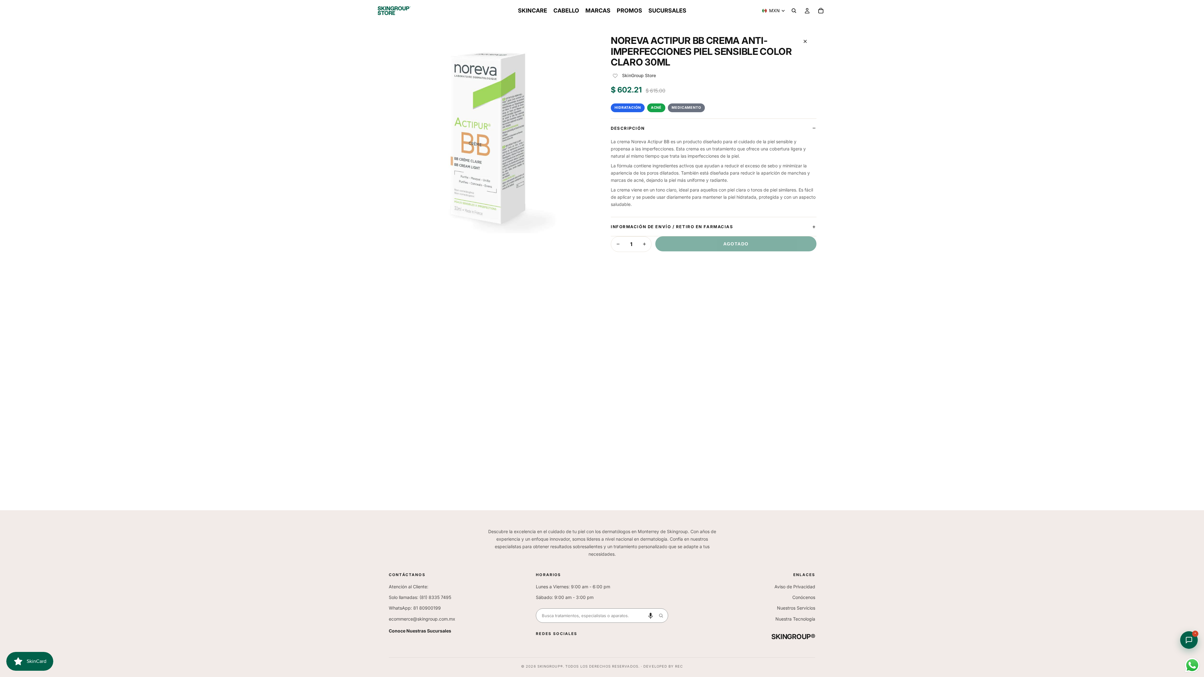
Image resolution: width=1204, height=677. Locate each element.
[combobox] (595, 615)
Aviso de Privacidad (794, 586)
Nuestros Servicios (796, 608)
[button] (650, 615)
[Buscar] (794, 11)
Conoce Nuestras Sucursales (420, 630)
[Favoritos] (615, 75)
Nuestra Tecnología (795, 619)
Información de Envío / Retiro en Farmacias (672, 226)
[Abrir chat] (1189, 640)
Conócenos (803, 597)
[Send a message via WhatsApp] (1192, 665)
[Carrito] (821, 11)
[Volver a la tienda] (805, 41)
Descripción (628, 128)
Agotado (736, 243)
